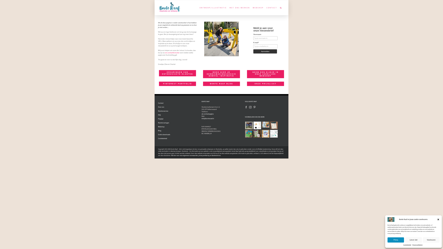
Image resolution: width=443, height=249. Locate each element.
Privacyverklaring (417, 245)
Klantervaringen (163, 123)
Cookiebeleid (407, 245)
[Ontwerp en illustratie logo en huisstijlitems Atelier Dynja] (257, 125)
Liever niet (413, 240)
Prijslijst (160, 119)
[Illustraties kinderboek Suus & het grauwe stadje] (265, 134)
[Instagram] (250, 107)
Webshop (161, 127)
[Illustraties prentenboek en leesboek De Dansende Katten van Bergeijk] (249, 125)
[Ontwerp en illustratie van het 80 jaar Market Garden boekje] (265, 124)
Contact (160, 103)
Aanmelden (265, 51)
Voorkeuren (431, 240)
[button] (438, 219)
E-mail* (256, 42)
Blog (159, 131)
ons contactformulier (172, 53)
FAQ (159, 115)
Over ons (161, 107)
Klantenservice (163, 111)
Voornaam (257, 34)
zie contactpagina (208, 114)
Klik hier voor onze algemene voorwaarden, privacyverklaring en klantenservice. (196, 155)
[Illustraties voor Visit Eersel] (257, 134)
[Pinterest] (254, 107)
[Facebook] (246, 107)
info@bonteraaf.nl (208, 118)
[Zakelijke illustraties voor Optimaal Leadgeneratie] (274, 125)
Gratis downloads (164, 134)
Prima (396, 240)
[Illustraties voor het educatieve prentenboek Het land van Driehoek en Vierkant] (249, 134)
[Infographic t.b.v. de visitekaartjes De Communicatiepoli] (274, 134)
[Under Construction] (221, 22)
